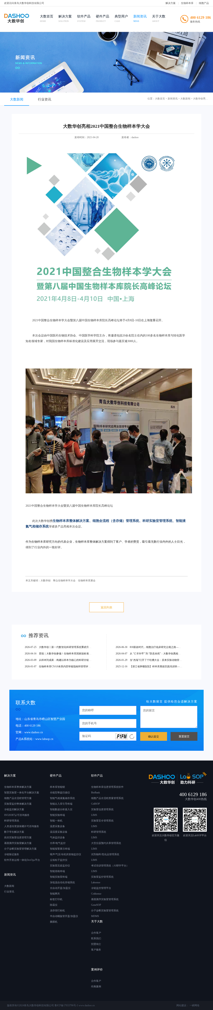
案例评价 (97, 969)
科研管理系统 (11, 820)
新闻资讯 (140, 18)
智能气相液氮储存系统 (62, 798)
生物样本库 (187, 3)
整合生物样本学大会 (64, 580)
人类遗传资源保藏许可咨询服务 (21, 826)
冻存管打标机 (57, 910)
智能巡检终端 (57, 871)
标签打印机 (56, 899)
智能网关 (55, 893)
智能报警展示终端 (60, 848)
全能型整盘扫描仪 (60, 792)
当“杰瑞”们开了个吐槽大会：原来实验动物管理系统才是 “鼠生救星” (160, 660)
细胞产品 (204, 3)
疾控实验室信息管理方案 (18, 837)
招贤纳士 (96, 944)
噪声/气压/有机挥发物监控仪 (65, 854)
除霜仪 (53, 904)
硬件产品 (102, 18)
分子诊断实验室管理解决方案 (20, 848)
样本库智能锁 (57, 786)
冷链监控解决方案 (14, 809)
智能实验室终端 (58, 876)
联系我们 (96, 938)
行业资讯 (44, 99)
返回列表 (106, 607)
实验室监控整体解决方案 (18, 803)
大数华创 (46, 580)
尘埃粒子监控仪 (58, 860)
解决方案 (171, 3)
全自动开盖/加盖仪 (60, 888)
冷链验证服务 (11, 854)
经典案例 (96, 986)
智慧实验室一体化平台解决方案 (21, 792)
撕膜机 (53, 921)
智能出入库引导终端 (61, 803)
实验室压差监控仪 (60, 865)
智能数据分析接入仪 (61, 809)
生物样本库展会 (86, 580)
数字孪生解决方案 (14, 831)
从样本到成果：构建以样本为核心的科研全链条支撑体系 (63, 660)
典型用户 (121, 18)
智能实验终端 (57, 815)
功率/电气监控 (58, 843)
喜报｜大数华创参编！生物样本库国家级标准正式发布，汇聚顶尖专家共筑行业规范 (78, 653)
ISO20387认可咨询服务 (17, 815)
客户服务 (96, 949)
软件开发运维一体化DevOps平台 (22, 860)
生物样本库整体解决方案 (18, 786)
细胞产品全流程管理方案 (18, 798)
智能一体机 (56, 820)
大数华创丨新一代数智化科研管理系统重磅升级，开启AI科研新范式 (69, 647)
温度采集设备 (57, 826)
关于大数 (158, 18)
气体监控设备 (57, 837)
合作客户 (96, 932)
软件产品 (83, 18)
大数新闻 (16, 99)
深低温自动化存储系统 (62, 882)
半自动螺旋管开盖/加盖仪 (64, 916)
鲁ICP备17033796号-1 (66, 1005)
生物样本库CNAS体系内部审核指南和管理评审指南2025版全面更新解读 (71, 666)
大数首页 (46, 18)
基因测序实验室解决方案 (18, 843)
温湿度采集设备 (58, 831)
